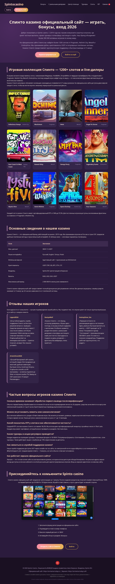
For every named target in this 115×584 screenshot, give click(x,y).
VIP (98, 4)
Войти (8, 10)
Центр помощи (73, 4)
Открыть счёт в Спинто (50, 546)
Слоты (92, 4)
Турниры (85, 4)
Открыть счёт (21, 10)
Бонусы (43, 4)
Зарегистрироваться (47, 54)
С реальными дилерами (57, 4)
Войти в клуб (70, 54)
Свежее (106, 4)
